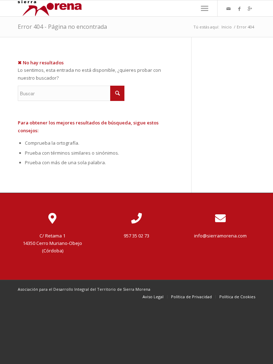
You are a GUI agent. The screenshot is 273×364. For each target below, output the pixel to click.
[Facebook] (239, 8)
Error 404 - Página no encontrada (62, 27)
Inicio (226, 27)
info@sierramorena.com (220, 235)
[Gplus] (250, 8)
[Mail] (228, 8)
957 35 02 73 (136, 235)
